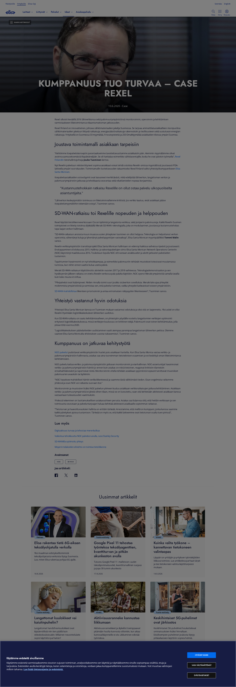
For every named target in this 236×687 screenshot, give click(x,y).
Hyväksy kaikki (201, 655)
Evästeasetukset (201, 675)
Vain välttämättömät (201, 665)
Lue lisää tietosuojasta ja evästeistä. (43, 669)
